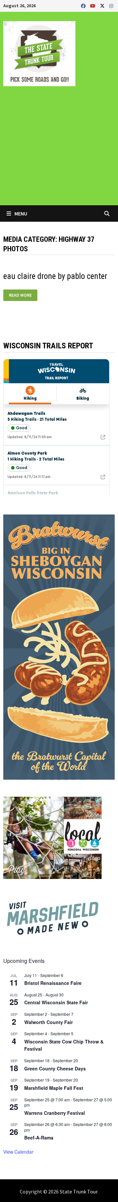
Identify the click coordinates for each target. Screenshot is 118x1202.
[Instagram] (111, 5)
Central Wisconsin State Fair (56, 1002)
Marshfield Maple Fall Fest (53, 1088)
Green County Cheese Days (55, 1068)
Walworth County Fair (48, 1022)
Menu (20, 213)
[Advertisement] (59, 150)
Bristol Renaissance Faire (53, 983)
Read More (20, 295)
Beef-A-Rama (38, 1137)
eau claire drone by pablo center (55, 276)
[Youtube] (93, 5)
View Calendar (18, 1151)
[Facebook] (83, 5)
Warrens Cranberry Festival (54, 1113)
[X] (103, 5)
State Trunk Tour (78, 1191)
